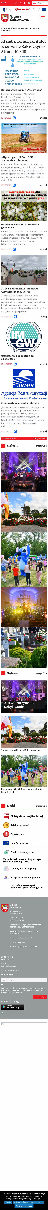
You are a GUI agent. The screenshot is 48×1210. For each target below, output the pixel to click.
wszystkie (41, 446)
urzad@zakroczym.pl (8, 966)
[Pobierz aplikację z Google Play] (12, 1007)
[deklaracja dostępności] (28, 3)
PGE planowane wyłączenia (25, 877)
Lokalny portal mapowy (23, 868)
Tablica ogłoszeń (20, 825)
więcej (43, 118)
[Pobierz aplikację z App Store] (12, 1014)
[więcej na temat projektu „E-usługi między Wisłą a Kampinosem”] (24, 1114)
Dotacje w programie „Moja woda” (21, 90)
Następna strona (40, 439)
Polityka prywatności (24, 1206)
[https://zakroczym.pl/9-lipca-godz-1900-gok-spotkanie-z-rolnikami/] (24, 138)
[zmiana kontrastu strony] (24, 2)
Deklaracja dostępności (18, 942)
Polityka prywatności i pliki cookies (22, 938)
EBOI (3, 3)
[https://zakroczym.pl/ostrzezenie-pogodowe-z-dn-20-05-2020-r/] (24, 337)
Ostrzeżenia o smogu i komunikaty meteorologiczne (27, 886)
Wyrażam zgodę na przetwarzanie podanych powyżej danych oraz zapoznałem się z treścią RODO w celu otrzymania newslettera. (23, 990)
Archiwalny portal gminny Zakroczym (23, 947)
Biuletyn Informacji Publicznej (27, 816)
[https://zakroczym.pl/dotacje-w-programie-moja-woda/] (24, 71)
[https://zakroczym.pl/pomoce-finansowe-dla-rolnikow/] (24, 384)
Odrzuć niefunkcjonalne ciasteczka (28, 1202)
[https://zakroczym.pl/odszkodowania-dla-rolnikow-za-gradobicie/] (24, 205)
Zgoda (8, 1202)
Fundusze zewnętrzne (22, 852)
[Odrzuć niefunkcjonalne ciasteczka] (45, 1200)
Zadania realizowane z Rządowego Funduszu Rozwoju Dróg (22, 860)
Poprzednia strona (9, 439)
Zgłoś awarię (18, 834)
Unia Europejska (19, 843)
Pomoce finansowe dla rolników (20, 403)
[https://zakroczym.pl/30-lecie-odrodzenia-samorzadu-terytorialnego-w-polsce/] (24, 270)
